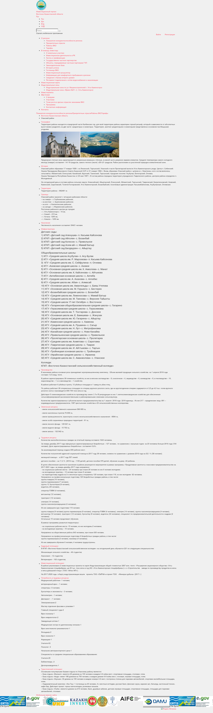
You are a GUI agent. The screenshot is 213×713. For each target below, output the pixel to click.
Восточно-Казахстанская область (54, 115)
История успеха (52, 67)
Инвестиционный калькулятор (58, 72)
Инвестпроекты (47, 92)
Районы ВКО (51, 45)
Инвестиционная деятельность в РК (60, 55)
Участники (50, 99)
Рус (37, 16)
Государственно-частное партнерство (61, 60)
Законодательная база (55, 65)
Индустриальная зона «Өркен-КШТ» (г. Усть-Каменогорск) (69, 90)
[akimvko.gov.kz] (55, 701)
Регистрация (170, 34)
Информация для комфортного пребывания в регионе (68, 75)
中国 (43, 26)
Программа (50, 104)
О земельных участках (55, 53)
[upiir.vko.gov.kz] (17, 701)
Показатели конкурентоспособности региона (64, 40)
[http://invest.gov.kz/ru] (78, 701)
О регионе (45, 38)
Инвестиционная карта (50, 82)
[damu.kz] (156, 701)
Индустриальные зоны (50, 85)
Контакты (45, 109)
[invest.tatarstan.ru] (92, 701)
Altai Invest (45, 95)
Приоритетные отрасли (55, 43)
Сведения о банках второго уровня (60, 77)
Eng (42, 24)
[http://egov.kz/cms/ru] (33, 701)
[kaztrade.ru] (102, 701)
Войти (158, 34)
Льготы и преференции (55, 58)
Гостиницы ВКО (52, 70)
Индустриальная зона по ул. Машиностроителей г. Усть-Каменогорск (74, 87)
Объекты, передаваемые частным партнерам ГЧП (66, 62)
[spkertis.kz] (4, 701)
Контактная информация (56, 107)
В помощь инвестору (49, 50)
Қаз (42, 21)
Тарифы (49, 48)
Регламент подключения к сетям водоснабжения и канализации (72, 80)
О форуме (50, 97)
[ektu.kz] (112, 701)
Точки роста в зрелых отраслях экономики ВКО (65, 102)
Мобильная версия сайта (46, 695)
